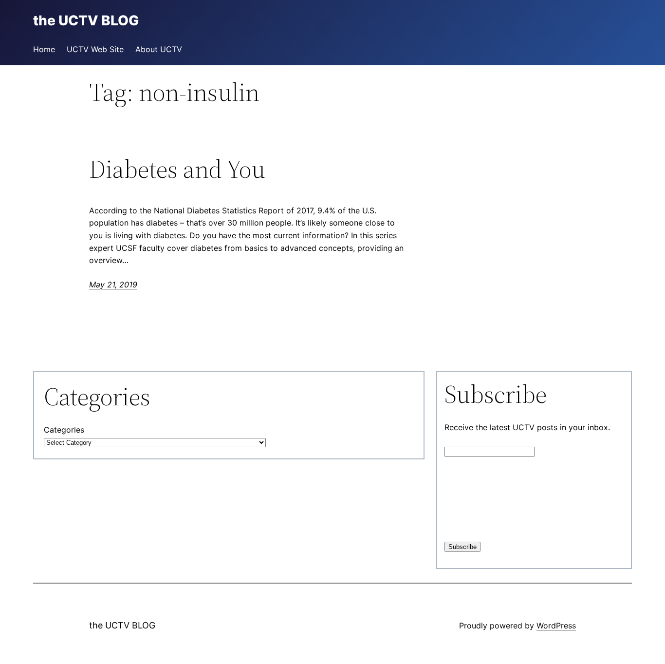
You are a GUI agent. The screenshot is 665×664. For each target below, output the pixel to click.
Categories (64, 430)
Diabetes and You (177, 169)
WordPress (556, 625)
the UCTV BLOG (122, 625)
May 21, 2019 (113, 284)
